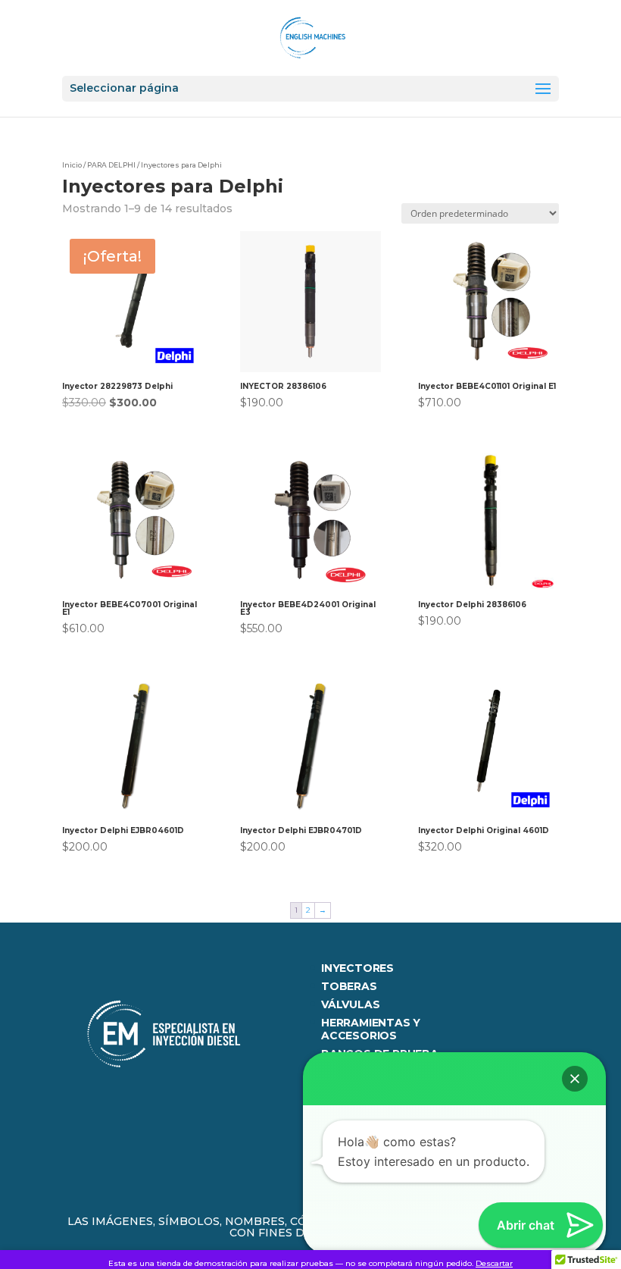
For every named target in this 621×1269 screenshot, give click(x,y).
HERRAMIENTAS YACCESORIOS (370, 1029)
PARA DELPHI (111, 165)
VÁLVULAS (350, 1004)
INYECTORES (357, 968)
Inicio (72, 165)
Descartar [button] (494, 1263)
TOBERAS (349, 986)
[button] (575, 1079)
